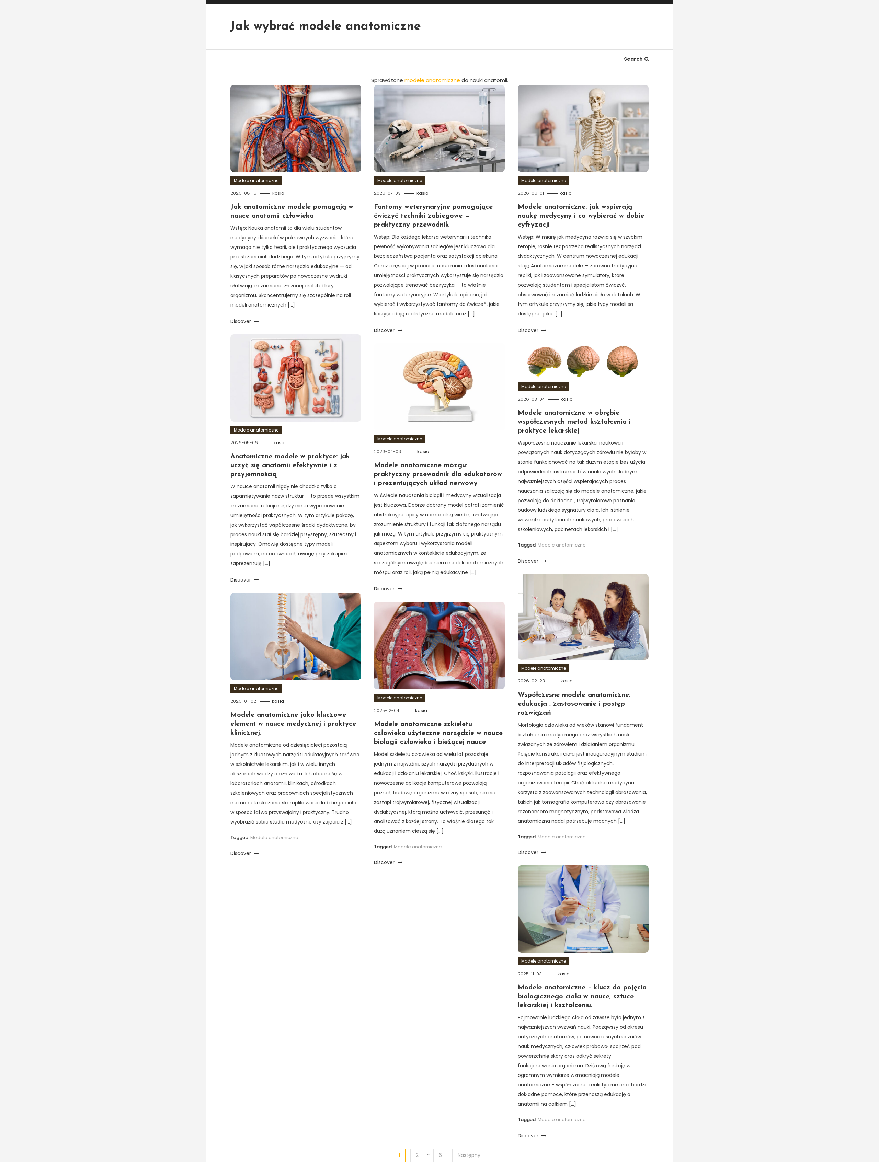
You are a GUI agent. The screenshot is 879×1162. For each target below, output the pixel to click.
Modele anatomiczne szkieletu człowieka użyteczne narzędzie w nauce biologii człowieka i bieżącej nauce (438, 733)
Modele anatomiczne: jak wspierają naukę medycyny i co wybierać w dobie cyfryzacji (581, 216)
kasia (278, 193)
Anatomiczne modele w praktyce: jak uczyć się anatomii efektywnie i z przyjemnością (290, 465)
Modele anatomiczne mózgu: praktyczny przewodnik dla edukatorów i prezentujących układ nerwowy (438, 474)
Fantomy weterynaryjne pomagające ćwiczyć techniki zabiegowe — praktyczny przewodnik (433, 216)
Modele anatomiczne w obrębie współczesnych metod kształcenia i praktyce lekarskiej (574, 422)
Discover (241, 321)
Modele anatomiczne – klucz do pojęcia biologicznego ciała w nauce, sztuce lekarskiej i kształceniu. (582, 996)
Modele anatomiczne (256, 180)
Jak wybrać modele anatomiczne (325, 27)
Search (633, 59)
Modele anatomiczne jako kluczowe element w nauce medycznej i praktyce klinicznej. (293, 724)
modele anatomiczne (432, 80)
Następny (469, 1155)
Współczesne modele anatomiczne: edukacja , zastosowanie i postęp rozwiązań (574, 704)
